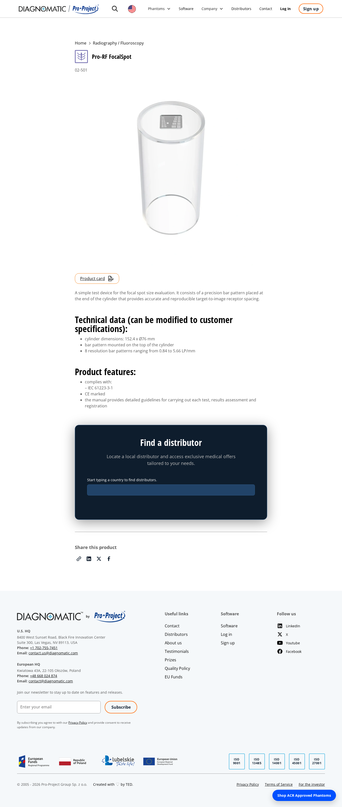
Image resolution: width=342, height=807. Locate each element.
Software (229, 626)
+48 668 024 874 (43, 675)
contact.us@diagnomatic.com (53, 653)
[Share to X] (99, 559)
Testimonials (177, 651)
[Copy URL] (79, 559)
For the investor (312, 784)
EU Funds (174, 677)
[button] (115, 9)
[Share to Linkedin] (89, 559)
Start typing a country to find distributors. (122, 479)
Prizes (170, 660)
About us (173, 643)
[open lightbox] (171, 169)
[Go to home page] (59, 8)
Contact (172, 626)
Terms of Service (279, 784)
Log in (226, 634)
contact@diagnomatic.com (51, 681)
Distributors (176, 634)
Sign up (228, 643)
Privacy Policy (248, 784)
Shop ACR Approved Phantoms (304, 795)
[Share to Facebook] (109, 559)
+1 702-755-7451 (44, 647)
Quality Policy (177, 668)
